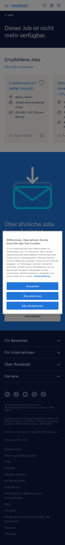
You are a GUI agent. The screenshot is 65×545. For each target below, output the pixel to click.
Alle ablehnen (32, 295)
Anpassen (32, 286)
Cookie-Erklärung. (42, 276)
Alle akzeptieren (32, 305)
